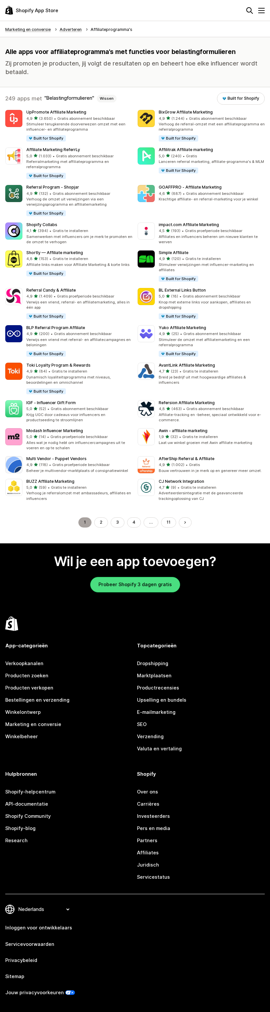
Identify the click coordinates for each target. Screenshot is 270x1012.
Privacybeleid (21, 960)
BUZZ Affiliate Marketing (50, 481)
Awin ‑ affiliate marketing (183, 430)
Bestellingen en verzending (37, 700)
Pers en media (153, 828)
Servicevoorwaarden (29, 944)
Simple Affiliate (173, 252)
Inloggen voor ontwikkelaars (38, 928)
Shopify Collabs (41, 224)
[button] (68, 126)
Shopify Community (28, 816)
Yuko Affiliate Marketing (182, 327)
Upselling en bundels (161, 700)
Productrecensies (158, 688)
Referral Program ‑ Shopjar (52, 187)
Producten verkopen (29, 688)
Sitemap (14, 976)
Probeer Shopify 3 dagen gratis (135, 584)
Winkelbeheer (21, 737)
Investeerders (153, 816)
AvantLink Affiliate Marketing (187, 365)
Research (16, 840)
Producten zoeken (26, 676)
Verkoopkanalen (24, 663)
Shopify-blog (20, 828)
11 (169, 522)
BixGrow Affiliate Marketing (186, 112)
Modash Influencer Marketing (54, 430)
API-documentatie (26, 804)
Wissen (107, 98)
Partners (147, 840)
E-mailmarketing (156, 712)
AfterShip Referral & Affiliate (186, 458)
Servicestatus (153, 877)
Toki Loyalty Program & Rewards (58, 365)
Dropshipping (152, 663)
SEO (142, 724)
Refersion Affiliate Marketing (187, 402)
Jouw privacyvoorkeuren (34, 993)
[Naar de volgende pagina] (185, 522)
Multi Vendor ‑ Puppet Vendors (56, 458)
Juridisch (148, 865)
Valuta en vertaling (159, 749)
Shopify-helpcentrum (30, 792)
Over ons (147, 792)
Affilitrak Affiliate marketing (186, 149)
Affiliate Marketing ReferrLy (53, 149)
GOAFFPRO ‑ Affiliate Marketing (190, 187)
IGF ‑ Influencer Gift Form (51, 402)
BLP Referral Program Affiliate (55, 327)
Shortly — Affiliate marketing (54, 252)
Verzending (150, 737)
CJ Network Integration (181, 481)
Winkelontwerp (23, 712)
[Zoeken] (249, 10)
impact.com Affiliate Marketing (189, 224)
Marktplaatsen (154, 676)
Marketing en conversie (33, 724)
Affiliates (148, 853)
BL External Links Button (182, 290)
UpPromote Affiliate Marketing (56, 112)
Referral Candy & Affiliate (51, 290)
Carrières (148, 804)
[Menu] (261, 10)
